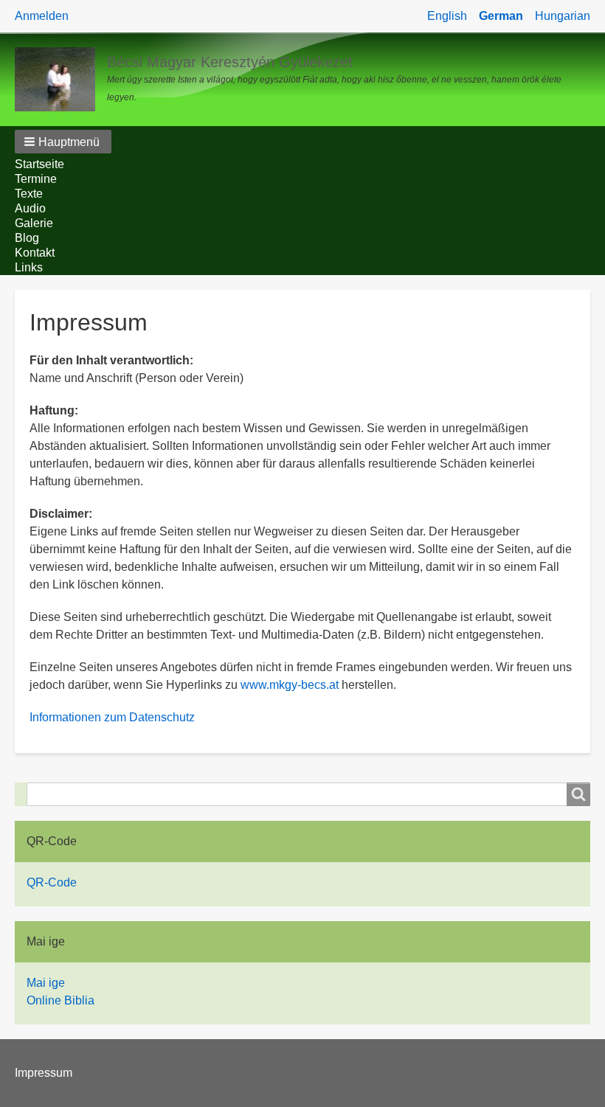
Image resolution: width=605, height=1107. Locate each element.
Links (29, 267)
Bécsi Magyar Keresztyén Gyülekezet (230, 62)
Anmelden (42, 16)
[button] (63, 141)
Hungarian (562, 16)
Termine (36, 179)
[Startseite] (61, 79)
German (501, 16)
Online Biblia (60, 1000)
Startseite (39, 164)
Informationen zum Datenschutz (112, 717)
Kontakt (35, 252)
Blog (27, 238)
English (447, 16)
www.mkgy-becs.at (290, 685)
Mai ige (46, 982)
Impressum (43, 1072)
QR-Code (52, 882)
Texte (29, 193)
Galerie (34, 223)
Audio (30, 208)
